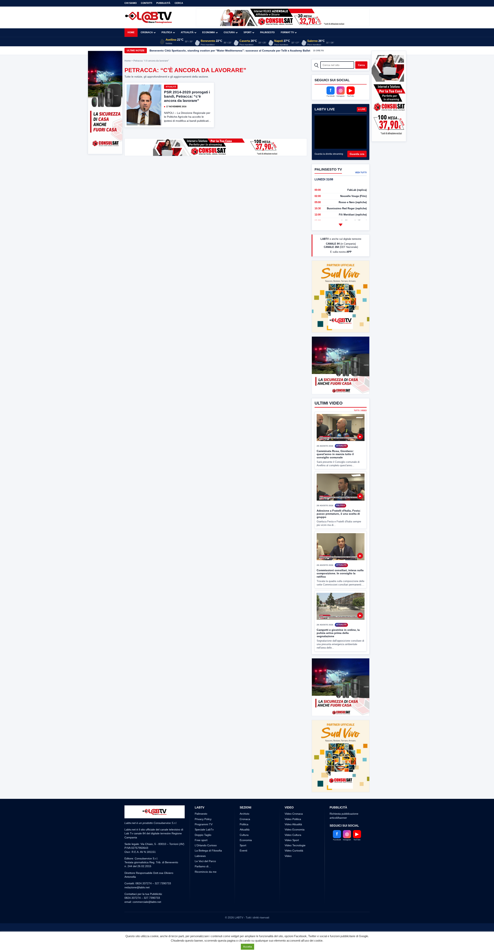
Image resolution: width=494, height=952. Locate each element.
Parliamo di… (203, 866)
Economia (208, 32)
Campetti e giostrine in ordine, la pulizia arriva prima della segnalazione (338, 633)
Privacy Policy (203, 819)
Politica (167, 32)
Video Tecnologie (295, 845)
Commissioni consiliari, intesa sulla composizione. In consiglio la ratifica (340, 573)
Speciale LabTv (204, 829)
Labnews (200, 855)
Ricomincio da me (206, 871)
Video (288, 855)
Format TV (287, 32)
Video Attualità (293, 824)
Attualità (187, 32)
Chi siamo (130, 3)
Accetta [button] (247, 946)
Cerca (179, 3)
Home (131, 32)
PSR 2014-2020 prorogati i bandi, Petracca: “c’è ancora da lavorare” (187, 96)
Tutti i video (360, 410)
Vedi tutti (361, 172)
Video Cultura (293, 834)
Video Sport (292, 840)
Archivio (244, 813)
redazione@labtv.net (137, 887)
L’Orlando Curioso (206, 845)
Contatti (146, 3)
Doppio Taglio (203, 834)
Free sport (201, 840)
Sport (247, 32)
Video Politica (293, 819)
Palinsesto (267, 32)
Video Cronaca (294, 813)
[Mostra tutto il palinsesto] (340, 225)
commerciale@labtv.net (147, 901)
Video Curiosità (294, 850)
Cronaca (147, 32)
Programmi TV (203, 824)
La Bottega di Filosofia (208, 850)
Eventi (243, 850)
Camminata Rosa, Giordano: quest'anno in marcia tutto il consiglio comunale (335, 454)
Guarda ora (357, 153)
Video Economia (295, 829)
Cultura (229, 32)
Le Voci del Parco (205, 861)
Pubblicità (163, 3)
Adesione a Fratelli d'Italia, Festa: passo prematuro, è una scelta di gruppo (339, 514)
